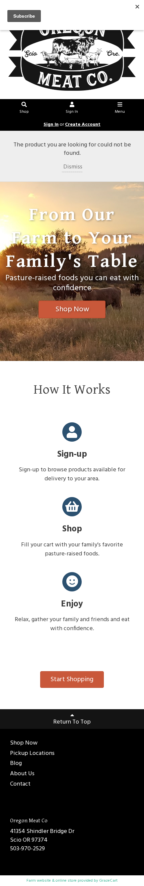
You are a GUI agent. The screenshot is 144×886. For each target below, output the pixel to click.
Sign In (72, 111)
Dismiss (72, 167)
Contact (20, 784)
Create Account (82, 124)
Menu (120, 111)
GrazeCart (108, 880)
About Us (22, 774)
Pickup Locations (32, 753)
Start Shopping (72, 679)
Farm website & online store (51, 880)
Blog (16, 763)
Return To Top (72, 722)
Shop (24, 111)
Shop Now (72, 309)
